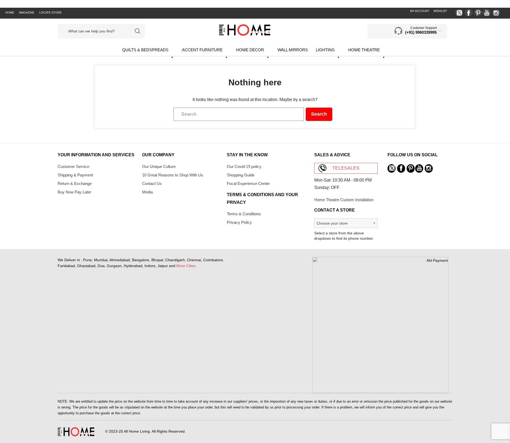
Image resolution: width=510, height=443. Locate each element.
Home (9, 12)
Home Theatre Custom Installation (343, 199)
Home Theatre (364, 50)
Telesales (346, 168)
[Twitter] (459, 12)
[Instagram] (496, 12)
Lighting (325, 50)
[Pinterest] (478, 12)
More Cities (186, 266)
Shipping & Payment (75, 175)
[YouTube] (487, 12)
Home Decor (250, 50)
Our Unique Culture (159, 166)
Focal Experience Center (248, 183)
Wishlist (440, 10)
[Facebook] (469, 12)
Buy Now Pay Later (74, 192)
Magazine (26, 12)
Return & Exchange (75, 183)
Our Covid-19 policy (244, 166)
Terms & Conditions (244, 214)
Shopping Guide (240, 175)
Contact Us (152, 183)
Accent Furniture (202, 50)
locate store (50, 12)
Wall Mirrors (293, 50)
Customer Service (73, 166)
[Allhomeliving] (244, 34)
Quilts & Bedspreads (145, 50)
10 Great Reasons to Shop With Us (172, 175)
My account (420, 10)
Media (147, 192)
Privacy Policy (239, 222)
